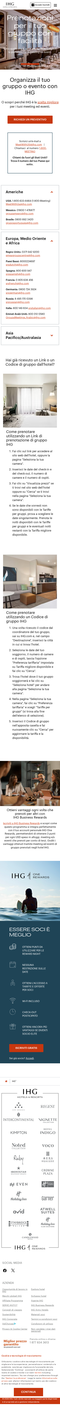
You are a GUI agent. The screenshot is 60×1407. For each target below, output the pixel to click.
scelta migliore (48, 102)
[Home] (6, 1081)
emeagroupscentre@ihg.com (23, 255)
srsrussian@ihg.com (18, 302)
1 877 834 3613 (39, 1342)
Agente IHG (37, 1300)
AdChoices (8, 1323)
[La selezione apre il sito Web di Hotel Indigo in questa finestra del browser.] (47, 1131)
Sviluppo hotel (38, 1295)
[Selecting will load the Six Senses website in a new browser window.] (18, 1105)
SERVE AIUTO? (9, 1305)
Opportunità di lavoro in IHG (15, 1290)
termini (38, 1372)
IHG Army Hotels (39, 1309)
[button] (55, 5)
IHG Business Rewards (42, 1305)
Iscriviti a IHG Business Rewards (21, 823)
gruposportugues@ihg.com (22, 223)
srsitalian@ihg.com (39, 308)
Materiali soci (38, 1314)
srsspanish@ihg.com (18, 274)
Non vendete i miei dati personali (43, 1329)
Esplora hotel (38, 1289)
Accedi (30, 1058)
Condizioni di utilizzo (42, 1323)
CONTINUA (28, 1392)
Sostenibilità (8, 1314)
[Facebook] (5, 1271)
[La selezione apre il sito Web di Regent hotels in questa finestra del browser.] (47, 1105)
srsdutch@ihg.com (17, 265)
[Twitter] (13, 1271)
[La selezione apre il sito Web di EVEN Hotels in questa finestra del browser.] (18, 1184)
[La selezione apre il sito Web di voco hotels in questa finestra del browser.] (47, 1145)
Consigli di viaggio (12, 1309)
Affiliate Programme (12, 1300)
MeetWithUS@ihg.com (29, 145)
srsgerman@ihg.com (18, 293)
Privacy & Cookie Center (14, 1328)
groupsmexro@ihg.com (20, 213)
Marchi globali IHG (12, 1295)
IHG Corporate (9, 1318)
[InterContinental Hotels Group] (10, 4)
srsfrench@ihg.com (17, 283)
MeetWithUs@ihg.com (19, 204)
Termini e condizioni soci (44, 1318)
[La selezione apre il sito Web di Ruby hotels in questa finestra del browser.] (18, 1158)
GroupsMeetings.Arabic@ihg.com (26, 317)
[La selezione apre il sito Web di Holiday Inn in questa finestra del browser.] (18, 1197)
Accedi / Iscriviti (42, 5)
